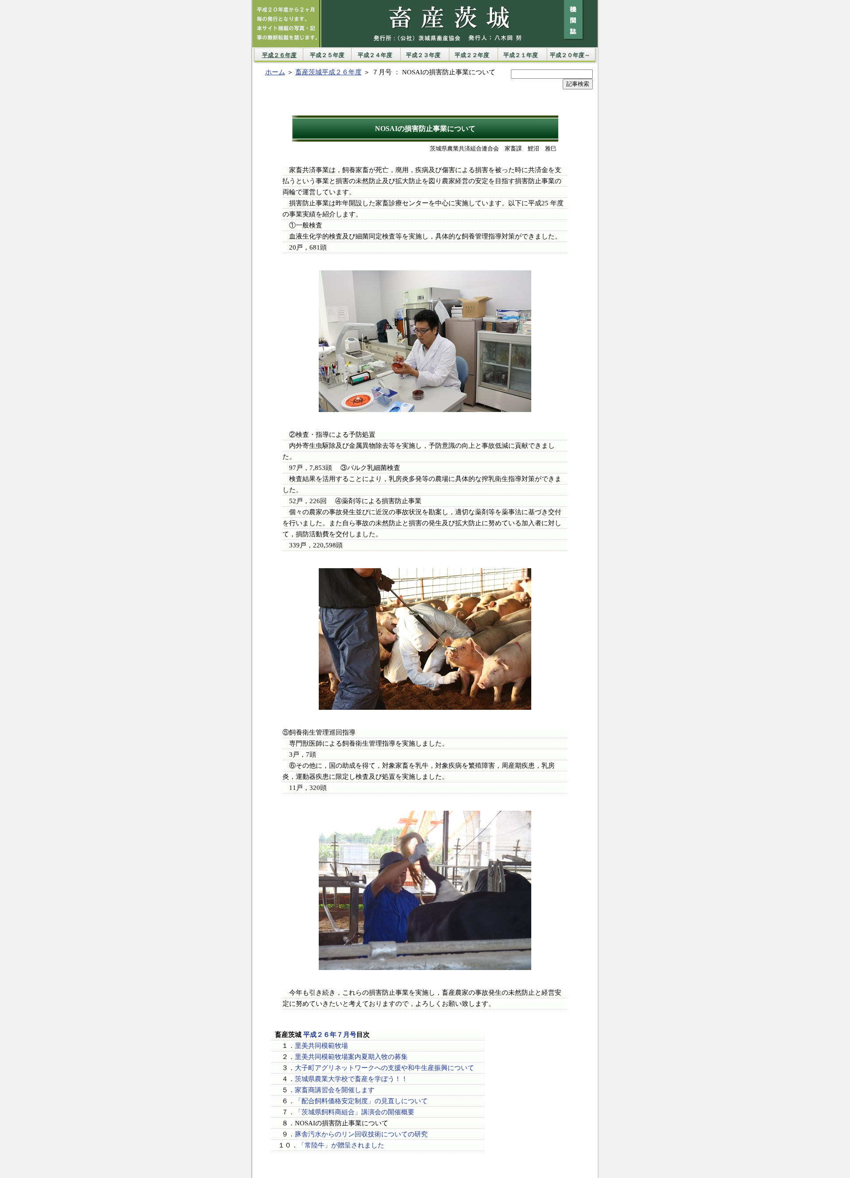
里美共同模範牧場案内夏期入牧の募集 (351, 1056)
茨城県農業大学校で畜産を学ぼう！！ (351, 1078)
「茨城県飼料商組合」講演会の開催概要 (354, 1112)
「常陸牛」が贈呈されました (341, 1145)
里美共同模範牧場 (321, 1045)
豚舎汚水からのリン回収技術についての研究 (361, 1134)
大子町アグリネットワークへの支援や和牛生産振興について (384, 1067)
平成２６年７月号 (329, 1034)
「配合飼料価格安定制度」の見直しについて (361, 1101)
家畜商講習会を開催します (335, 1089)
